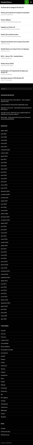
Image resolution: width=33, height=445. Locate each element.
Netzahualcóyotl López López (14, 22)
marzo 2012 (4, 261)
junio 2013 (4, 229)
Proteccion (4, 391)
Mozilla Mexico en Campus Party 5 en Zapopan (15, 49)
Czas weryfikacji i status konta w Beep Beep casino (14, 104)
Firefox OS (4, 365)
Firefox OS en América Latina (9, 34)
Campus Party (5, 340)
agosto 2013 (4, 223)
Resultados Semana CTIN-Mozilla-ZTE (12, 78)
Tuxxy (8, 43)
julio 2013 (3, 226)
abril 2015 (4, 181)
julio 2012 (3, 248)
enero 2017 (4, 146)
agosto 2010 (4, 306)
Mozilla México (6, 2)
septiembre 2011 (5, 277)
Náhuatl (3, 385)
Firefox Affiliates (6, 20)
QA (2, 394)
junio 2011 (4, 287)
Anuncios (3, 337)
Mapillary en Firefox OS (8, 27)
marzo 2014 (4, 210)
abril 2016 (4, 165)
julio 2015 (3, 172)
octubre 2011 (4, 274)
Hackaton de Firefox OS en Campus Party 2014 (15, 41)
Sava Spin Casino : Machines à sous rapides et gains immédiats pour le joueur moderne (16, 113)
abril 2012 (4, 258)
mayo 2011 (4, 290)
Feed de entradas (5, 431)
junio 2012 (4, 252)
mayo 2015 (4, 178)
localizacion (4, 375)
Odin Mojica (10, 14)
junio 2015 (4, 175)
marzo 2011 (4, 296)
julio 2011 (3, 284)
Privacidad (4, 388)
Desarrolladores (5, 346)
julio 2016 (3, 159)
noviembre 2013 (5, 220)
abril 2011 (4, 293)
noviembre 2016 (5, 149)
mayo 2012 (4, 255)
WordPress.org (5, 435)
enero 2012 (4, 268)
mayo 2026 (4, 140)
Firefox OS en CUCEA (7, 63)
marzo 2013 (4, 239)
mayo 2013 (4, 232)
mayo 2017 (4, 143)
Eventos (3, 359)
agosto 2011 (4, 280)
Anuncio (3, 334)
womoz (3, 413)
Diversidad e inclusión (7, 349)
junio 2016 (4, 162)
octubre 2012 (4, 242)
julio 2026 (3, 134)
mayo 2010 (4, 316)
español (3, 356)
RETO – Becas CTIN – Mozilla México (12, 56)
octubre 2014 (4, 197)
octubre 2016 (4, 153)
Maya (2, 378)
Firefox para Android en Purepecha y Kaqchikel (15, 12)
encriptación (4, 353)
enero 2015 (4, 188)
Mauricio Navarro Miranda (13, 29)
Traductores (4, 407)
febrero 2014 (4, 213)
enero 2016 (4, 169)
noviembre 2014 (5, 194)
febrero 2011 (4, 300)
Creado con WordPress (6, 442)
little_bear (9, 58)
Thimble (3, 401)
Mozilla (3, 381)
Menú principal (31, 2)
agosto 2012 (4, 245)
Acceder (3, 428)
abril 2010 (4, 319)
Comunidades (4, 343)
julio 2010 (3, 309)
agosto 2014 (4, 201)
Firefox (3, 362)
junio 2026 (4, 137)
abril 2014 (4, 207)
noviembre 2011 (5, 271)
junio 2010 (4, 312)
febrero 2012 (4, 264)
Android (3, 330)
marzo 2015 (4, 185)
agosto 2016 (4, 156)
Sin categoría (4, 397)
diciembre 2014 (5, 191)
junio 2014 (4, 204)
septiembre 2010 (5, 303)
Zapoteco (3, 417)
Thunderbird (4, 404)
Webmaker (4, 410)
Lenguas (3, 372)
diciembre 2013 (5, 217)
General (3, 369)
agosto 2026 (4, 130)
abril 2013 (4, 236)
